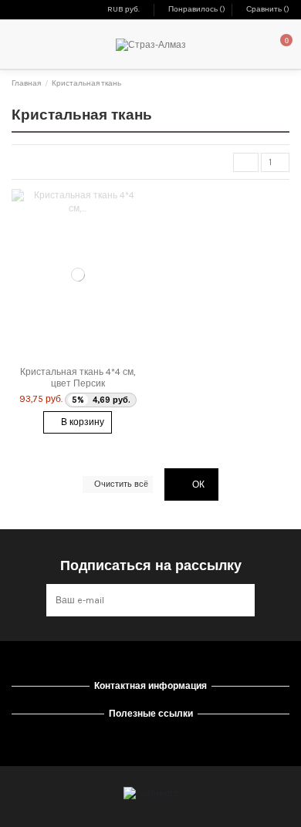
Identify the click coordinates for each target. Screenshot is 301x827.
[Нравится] (62, 355)
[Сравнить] (77, 355)
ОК (197, 484)
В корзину (81, 422)
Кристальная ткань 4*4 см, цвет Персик (78, 377)
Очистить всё (121, 484)
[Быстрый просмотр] (94, 355)
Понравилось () (197, 9)
